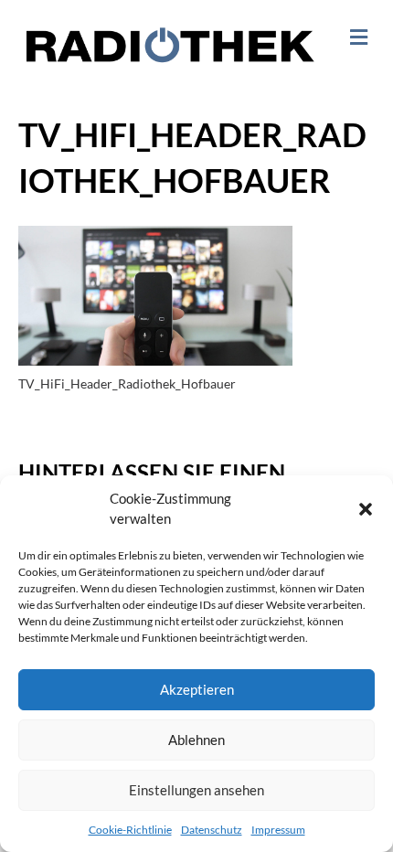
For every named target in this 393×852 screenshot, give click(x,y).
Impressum (278, 829)
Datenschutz (211, 829)
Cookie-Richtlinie (130, 829)
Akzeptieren (197, 689)
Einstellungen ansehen (196, 790)
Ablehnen (196, 739)
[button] (365, 509)
